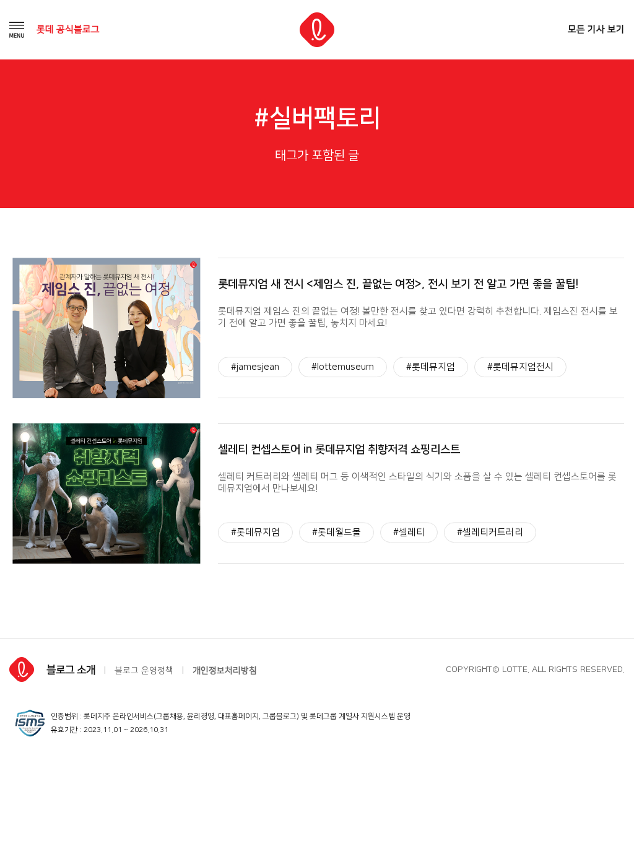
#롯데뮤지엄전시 (520, 367)
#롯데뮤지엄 (430, 367)
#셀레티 (409, 532)
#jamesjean (255, 367)
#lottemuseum (342, 367)
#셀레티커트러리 (490, 532)
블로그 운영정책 (144, 671)
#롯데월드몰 (336, 532)
